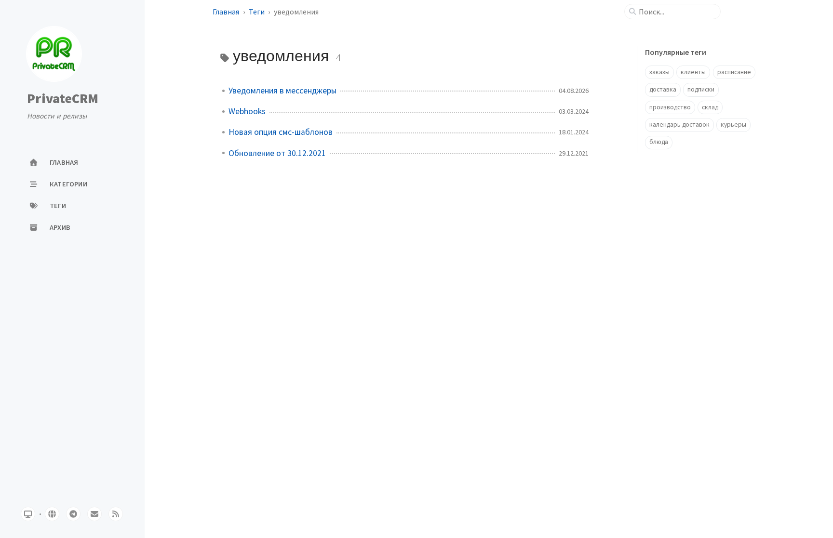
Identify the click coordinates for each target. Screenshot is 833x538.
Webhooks (247, 111)
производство (670, 107)
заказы (659, 72)
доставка (662, 89)
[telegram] (73, 514)
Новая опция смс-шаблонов (280, 132)
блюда (658, 142)
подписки (700, 89)
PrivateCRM (63, 99)
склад (710, 107)
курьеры (733, 124)
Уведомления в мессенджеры (282, 90)
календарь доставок (679, 124)
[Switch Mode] (28, 514)
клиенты (693, 72)
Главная (226, 11)
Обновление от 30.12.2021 (277, 153)
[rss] (115, 514)
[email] (94, 514)
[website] (52, 514)
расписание (734, 72)
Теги (257, 11)
